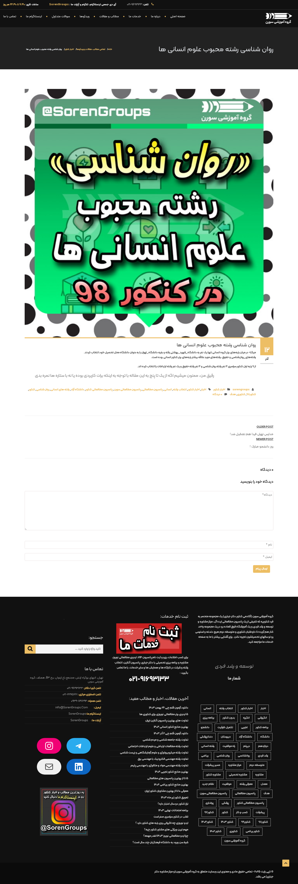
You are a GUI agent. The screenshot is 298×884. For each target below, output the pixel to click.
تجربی (244, 727)
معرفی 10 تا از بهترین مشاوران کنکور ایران (166, 791)
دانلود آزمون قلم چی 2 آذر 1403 (171, 733)
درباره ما (155, 16)
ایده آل (228, 622)
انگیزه (246, 718)
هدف (233, 394)
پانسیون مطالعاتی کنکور (99, 390)
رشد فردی (263, 756)
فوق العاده (235, 627)
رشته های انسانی (60, 390)
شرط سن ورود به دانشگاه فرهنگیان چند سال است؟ (160, 842)
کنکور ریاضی (253, 831)
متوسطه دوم (256, 765)
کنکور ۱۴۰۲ (215, 831)
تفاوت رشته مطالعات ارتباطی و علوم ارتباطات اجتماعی (158, 746)
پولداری (210, 803)
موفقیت (226, 784)
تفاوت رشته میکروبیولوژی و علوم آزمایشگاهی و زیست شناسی (154, 753)
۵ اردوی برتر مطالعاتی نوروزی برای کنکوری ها (163, 714)
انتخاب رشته (180, 390)
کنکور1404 (207, 822)
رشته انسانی (207, 746)
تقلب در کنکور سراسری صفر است (171, 817)
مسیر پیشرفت (212, 765)
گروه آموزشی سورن (234, 841)
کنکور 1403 (227, 822)
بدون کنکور (229, 718)
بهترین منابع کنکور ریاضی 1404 (171, 785)
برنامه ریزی (208, 718)
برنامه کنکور (262, 727)
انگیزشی (262, 718)
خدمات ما (135, 16)
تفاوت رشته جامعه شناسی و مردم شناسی (165, 740)
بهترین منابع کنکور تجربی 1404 (171, 772)
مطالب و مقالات (109, 16)
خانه (110, 49)
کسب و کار (242, 812)
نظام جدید (208, 784)
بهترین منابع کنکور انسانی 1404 (171, 727)
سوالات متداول (61, 16)
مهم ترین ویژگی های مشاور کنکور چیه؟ (166, 830)
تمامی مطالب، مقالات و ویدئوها (91, 49)
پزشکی (225, 803)
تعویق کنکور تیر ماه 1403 (174, 798)
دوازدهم (263, 746)
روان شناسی (42, 390)
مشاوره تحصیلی (238, 775)
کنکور (32, 390)
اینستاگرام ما (34, 16)
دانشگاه (265, 737)
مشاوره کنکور (213, 775)
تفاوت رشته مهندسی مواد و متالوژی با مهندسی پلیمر (159, 765)
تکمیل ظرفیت (225, 727)
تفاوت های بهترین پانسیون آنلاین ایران (166, 721)
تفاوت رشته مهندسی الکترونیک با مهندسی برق (163, 759)
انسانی (168, 390)
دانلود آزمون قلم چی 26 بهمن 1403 (168, 708)
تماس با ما (9, 16)
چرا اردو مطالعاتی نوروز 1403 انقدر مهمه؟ (165, 836)
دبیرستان (226, 737)
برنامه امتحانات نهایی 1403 (173, 810)
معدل (264, 784)
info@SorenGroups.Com (71, 708)
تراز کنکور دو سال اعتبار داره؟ (173, 804)
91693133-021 (134, 5)
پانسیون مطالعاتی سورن (127, 390)
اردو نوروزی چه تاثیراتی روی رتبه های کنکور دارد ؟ (161, 823)
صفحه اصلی (177, 16)
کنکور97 (209, 812)
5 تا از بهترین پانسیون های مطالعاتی (167, 778)
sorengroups (241, 390)
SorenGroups (77, 714)
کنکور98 (251, 394)
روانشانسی (244, 756)
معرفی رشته (246, 784)
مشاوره (259, 775)
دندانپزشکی (206, 737)
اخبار (203, 390)
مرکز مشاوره (234, 765)
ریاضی (205, 756)
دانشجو (205, 727)
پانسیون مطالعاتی (152, 390)
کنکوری (241, 394)
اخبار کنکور (69, 49)
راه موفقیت (229, 746)
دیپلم (246, 746)
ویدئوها (84, 16)
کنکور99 (245, 822)
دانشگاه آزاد (77, 390)
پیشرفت (260, 812)
